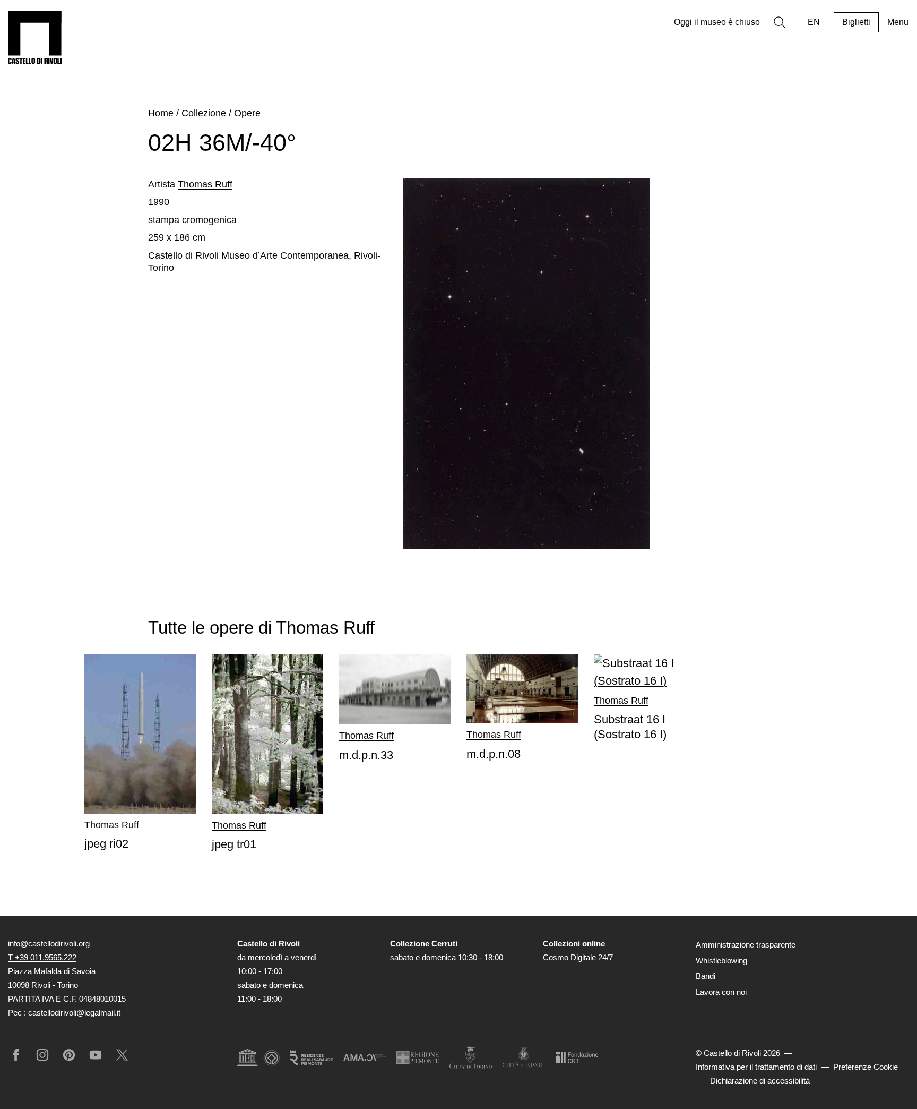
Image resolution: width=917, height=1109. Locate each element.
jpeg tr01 (234, 844)
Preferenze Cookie (865, 1066)
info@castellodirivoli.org (49, 943)
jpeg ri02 (106, 843)
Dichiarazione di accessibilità (760, 1080)
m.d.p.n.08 (493, 754)
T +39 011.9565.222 (42, 957)
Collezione (203, 113)
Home (161, 113)
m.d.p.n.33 (366, 755)
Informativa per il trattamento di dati (756, 1066)
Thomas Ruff (205, 184)
